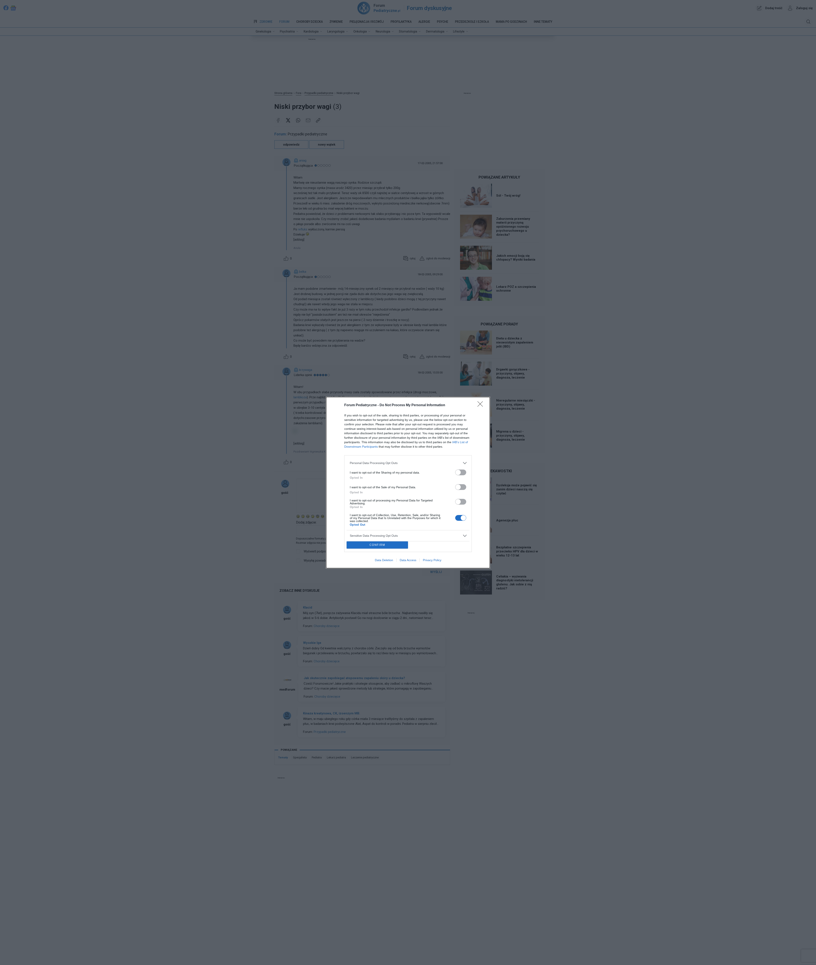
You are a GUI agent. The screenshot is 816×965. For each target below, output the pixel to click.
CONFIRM (377, 544)
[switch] (460, 472)
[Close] (481, 405)
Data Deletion (384, 560)
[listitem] (408, 463)
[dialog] (408, 482)
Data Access (408, 560)
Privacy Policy (432, 560)
